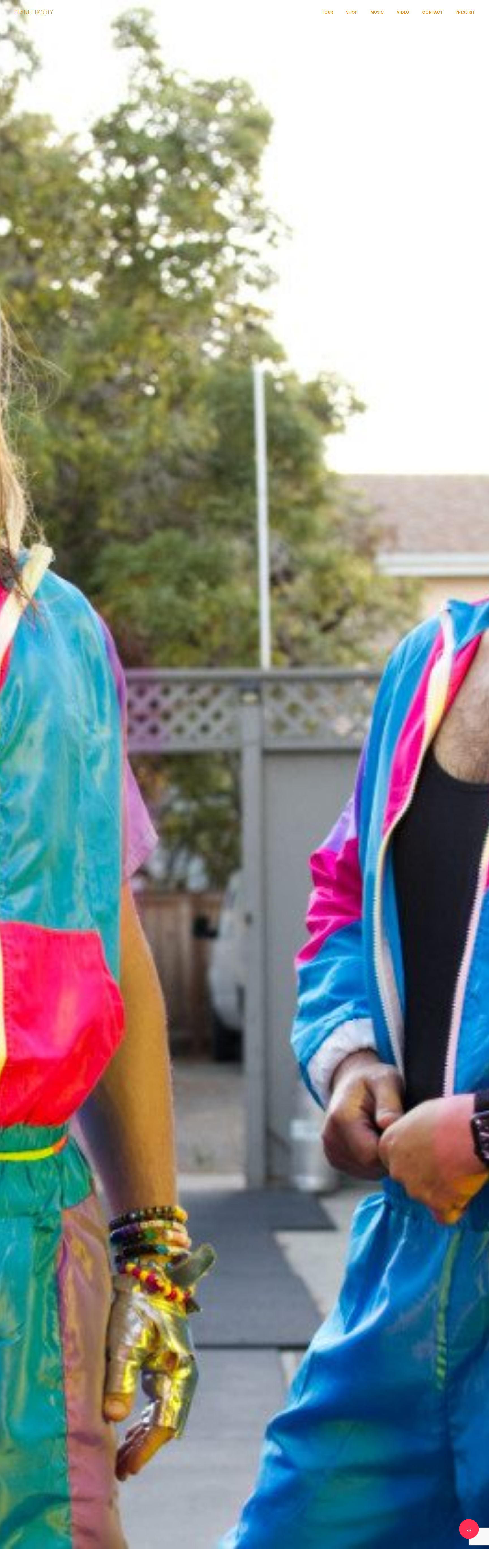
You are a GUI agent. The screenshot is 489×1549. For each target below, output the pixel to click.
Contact (432, 12)
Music (377, 12)
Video (403, 12)
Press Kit (465, 12)
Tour (327, 12)
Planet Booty (33, 12)
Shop (351, 12)
